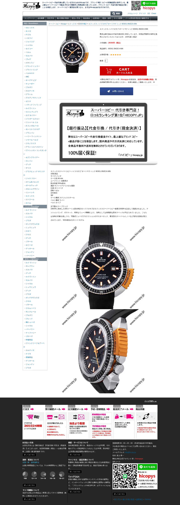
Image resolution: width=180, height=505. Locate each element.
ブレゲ (28, 59)
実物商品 (29, 357)
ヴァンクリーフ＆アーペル (33, 345)
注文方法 (50, 18)
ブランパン (30, 133)
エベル (28, 203)
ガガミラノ (30, 63)
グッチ (28, 164)
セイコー (29, 49)
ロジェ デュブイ (32, 112)
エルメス (29, 56)
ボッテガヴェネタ (32, 224)
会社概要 (41, 18)
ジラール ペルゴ (32, 140)
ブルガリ (29, 87)
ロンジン (29, 161)
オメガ (28, 31)
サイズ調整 (118, 18)
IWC (27, 77)
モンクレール (31, 312)
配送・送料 (107, 18)
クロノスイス (31, 143)
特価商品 (29, 340)
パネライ (29, 38)
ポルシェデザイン (32, 189)
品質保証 (96, 18)
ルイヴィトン (31, 108)
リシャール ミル (32, 122)
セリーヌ (29, 245)
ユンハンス (30, 192)
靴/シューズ (30, 322)
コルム (28, 52)
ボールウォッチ (32, 185)
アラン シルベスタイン (34, 147)
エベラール (30, 199)
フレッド (29, 319)
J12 (148, 13)
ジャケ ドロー (31, 178)
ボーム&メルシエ (32, 182)
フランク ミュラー (33, 66)
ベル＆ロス (30, 73)
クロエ (28, 235)
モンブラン (30, 266)
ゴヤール (29, 242)
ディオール (30, 249)
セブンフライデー (32, 157)
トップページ (29, 18)
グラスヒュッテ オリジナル (34, 173)
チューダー (30, 84)
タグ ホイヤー (31, 115)
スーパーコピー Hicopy (57, 24)
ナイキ (28, 354)
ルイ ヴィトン (31, 210)
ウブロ (28, 35)
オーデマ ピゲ (31, 80)
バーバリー (30, 256)
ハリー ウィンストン (33, 136)
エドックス (30, 196)
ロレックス (30, 28)
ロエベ (28, 231)
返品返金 (86, 18)
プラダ (28, 220)
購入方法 (117, 499)
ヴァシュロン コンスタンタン (35, 152)
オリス (28, 168)
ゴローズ (29, 336)
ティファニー (31, 333)
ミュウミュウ (31, 228)
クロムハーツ (133, 13)
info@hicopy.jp (130, 452)
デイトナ (142, 13)
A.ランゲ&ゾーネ (32, 126)
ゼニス (28, 101)
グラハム (29, 94)
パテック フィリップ (33, 105)
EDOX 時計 (82, 24)
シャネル (29, 45)
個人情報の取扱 (63, 18)
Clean (153, 13)
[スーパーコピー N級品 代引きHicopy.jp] (31, 5)
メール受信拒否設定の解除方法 (137, 18)
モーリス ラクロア (33, 129)
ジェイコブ (30, 42)
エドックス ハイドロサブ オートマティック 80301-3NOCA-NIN (113, 24)
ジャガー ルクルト (33, 119)
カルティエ (30, 91)
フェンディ (30, 252)
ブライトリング (32, 70)
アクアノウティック (33, 98)
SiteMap (148, 499)
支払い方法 (76, 18)
